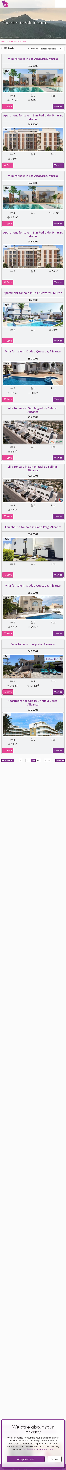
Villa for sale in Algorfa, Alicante (33, 644)
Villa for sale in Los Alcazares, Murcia (33, 59)
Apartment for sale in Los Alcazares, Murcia (33, 293)
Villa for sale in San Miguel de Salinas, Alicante (33, 410)
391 (28, 760)
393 (38, 760)
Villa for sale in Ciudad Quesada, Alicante (33, 351)
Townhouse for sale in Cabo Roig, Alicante (33, 527)
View (57, 106)
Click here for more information (37, 1449)
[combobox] (51, 49)
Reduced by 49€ (54, 658)
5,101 (47, 760)
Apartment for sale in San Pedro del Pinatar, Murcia (33, 117)
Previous (9, 760)
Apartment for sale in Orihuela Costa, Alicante (33, 702)
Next (59, 760)
